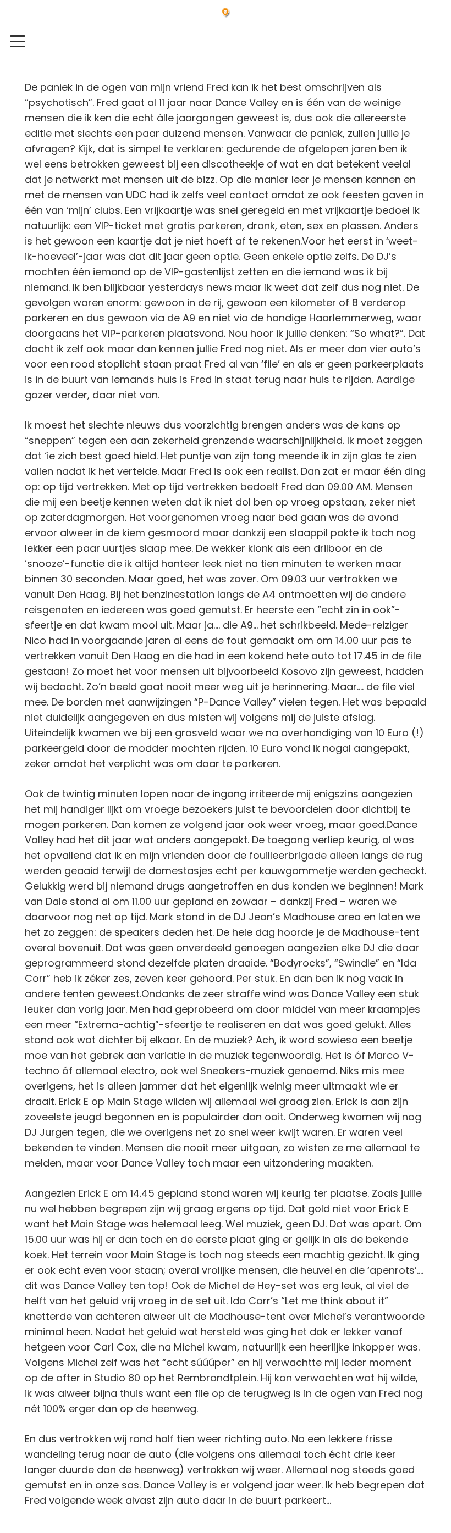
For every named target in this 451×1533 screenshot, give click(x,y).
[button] (18, 41)
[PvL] (226, 14)
